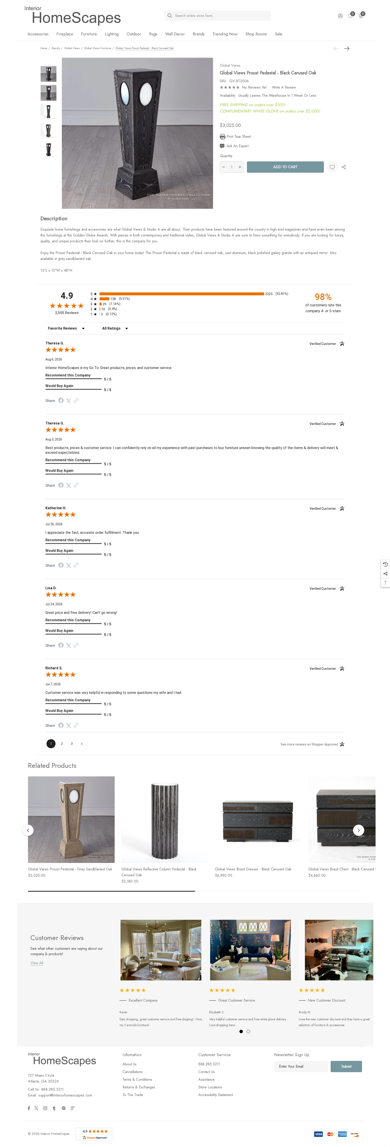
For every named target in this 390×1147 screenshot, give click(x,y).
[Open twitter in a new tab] (37, 1108)
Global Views (230, 65)
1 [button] (241, 1031)
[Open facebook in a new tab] (29, 1108)
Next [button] (358, 830)
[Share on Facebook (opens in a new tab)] (61, 401)
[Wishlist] (332, 167)
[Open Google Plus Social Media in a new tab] (73, 1108)
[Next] (346, 48)
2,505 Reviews (67, 313)
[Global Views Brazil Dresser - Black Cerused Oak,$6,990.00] (258, 819)
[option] (161, 974)
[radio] (195, 293)
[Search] (170, 16)
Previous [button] (28, 830)
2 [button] (248, 1031)
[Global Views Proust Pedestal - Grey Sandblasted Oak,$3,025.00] (71, 819)
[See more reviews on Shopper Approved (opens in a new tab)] (76, 401)
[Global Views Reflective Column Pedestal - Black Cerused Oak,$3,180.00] (164, 819)
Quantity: (226, 155)
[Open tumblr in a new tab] (55, 1108)
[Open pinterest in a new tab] (64, 1108)
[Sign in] (340, 16)
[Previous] (337, 48)
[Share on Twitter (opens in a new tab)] (68, 401)
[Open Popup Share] (343, 167)
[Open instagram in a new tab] (46, 1108)
